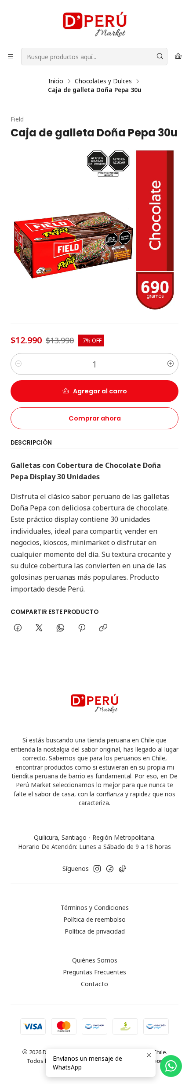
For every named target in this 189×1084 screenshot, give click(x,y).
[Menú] (10, 56)
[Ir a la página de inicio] (94, 23)
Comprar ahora (95, 418)
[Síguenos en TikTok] (122, 868)
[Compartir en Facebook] (18, 628)
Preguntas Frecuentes (94, 972)
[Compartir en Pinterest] (81, 628)
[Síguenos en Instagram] (97, 868)
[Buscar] (160, 56)
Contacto (94, 984)
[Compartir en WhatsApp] (60, 628)
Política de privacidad (95, 931)
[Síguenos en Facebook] (109, 868)
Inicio (55, 81)
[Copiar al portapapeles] (103, 628)
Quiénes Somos (94, 960)
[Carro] (178, 56)
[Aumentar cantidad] (170, 363)
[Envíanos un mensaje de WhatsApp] (171, 1066)
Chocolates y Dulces (103, 81)
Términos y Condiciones (95, 907)
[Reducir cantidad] (18, 363)
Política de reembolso (94, 919)
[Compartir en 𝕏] (39, 628)
